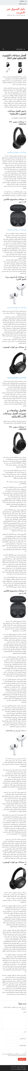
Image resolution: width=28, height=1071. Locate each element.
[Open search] (3, 49)
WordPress (18, 1069)
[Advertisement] (14, 33)
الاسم (25, 1031)
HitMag (24, 1069)
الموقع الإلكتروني (22, 1045)
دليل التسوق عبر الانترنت (16, 10)
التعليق (24, 1012)
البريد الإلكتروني (22, 1038)
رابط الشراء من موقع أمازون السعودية (16, 152)
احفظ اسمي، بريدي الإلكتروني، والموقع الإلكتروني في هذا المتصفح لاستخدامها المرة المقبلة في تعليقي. (14, 1054)
